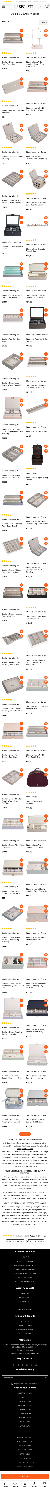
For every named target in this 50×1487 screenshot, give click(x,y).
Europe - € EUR (25, 1409)
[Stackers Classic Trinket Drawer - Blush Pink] (13, 731)
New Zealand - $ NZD (25, 1442)
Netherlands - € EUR (25, 1437)
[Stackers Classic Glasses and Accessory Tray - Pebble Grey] (13, 962)
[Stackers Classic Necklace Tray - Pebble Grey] (37, 731)
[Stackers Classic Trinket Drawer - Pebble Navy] (37, 1008)
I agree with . (26, 1384)
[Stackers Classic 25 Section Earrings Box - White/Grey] (13, 546)
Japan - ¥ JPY (25, 1426)
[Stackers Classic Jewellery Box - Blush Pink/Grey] (37, 179)
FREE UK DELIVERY (25, 1321)
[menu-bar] (5, 6)
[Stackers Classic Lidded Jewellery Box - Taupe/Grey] (37, 133)
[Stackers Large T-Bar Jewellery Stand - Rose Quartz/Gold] (37, 38)
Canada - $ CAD (25, 1401)
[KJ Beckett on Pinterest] (22, 1365)
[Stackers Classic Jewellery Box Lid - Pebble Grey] (37, 1054)
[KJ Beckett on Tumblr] (31, 1365)
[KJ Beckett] (23, 6)
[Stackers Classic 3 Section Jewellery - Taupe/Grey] (13, 454)
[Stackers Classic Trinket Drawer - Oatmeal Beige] (13, 868)
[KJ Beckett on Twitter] (18, 1365)
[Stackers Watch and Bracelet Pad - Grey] (13, 86)
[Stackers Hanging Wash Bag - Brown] (37, 454)
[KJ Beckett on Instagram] (27, 1365)
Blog (25, 1306)
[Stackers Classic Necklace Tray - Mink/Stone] (13, 592)
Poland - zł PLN (25, 1446)
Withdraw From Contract (25, 1282)
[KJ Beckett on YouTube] (36, 1365)
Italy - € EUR (25, 1422)
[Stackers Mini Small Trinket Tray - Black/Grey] (37, 592)
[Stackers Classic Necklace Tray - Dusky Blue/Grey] (13, 500)
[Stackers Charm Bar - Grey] (37, 408)
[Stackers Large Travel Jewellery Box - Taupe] (37, 824)
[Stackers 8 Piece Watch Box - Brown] (37, 318)
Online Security (25, 1301)
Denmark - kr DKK (25, 1405)
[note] (25, 1)
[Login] (41, 6)
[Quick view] (21, 30)
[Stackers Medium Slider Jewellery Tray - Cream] (13, 639)
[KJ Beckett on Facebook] (13, 1365)
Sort (43, 22)
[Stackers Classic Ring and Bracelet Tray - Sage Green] (13, 1054)
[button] (7, 53)
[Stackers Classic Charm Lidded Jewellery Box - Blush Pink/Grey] (13, 408)
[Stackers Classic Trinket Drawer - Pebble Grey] (37, 1098)
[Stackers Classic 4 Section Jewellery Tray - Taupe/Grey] (37, 500)
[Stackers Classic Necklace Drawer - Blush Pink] (37, 914)
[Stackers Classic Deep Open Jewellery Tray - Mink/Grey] (13, 685)
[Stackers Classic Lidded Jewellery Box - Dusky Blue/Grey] (37, 546)
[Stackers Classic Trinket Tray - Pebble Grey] (37, 685)
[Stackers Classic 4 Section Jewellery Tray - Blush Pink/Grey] (13, 777)
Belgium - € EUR (25, 1397)
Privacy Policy (25, 1297)
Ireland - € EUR (25, 1418)
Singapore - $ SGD (25, 1450)
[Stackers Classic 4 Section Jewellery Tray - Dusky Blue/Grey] (13, 914)
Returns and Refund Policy (25, 1265)
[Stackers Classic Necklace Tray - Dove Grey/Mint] (13, 271)
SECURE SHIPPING (25, 1334)
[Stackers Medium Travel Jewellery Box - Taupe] (37, 271)
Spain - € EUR (25, 1454)
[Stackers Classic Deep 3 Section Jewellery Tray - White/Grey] (37, 639)
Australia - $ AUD (25, 1393)
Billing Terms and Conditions (25, 1273)
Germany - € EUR (25, 1414)
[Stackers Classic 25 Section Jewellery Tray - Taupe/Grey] (13, 179)
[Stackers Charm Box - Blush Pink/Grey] (13, 133)
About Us (25, 1293)
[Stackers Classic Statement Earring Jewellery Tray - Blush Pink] (37, 962)
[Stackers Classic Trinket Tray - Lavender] (13, 824)
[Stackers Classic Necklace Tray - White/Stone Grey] (37, 362)
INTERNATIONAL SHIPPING (25, 1329)
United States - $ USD (25, 1466)
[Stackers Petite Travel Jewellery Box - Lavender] (13, 1098)
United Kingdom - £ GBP (25, 1462)
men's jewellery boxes (25, 1149)
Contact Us (25, 1257)
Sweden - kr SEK (25, 1458)
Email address (8, 1378)
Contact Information (25, 1277)
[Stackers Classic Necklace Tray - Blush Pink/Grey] (37, 86)
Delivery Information (25, 1261)
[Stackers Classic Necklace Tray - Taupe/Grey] (13, 38)
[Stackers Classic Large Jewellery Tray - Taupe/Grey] (13, 362)
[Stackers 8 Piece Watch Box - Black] (13, 225)
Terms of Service (25, 1310)
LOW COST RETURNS (25, 1325)
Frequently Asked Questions (25, 1269)
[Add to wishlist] (21, 35)
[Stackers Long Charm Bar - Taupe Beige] (37, 225)
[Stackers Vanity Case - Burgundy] (37, 777)
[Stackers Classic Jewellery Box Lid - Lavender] (13, 1008)
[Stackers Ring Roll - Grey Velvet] (13, 318)
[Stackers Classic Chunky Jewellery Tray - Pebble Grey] (37, 868)
